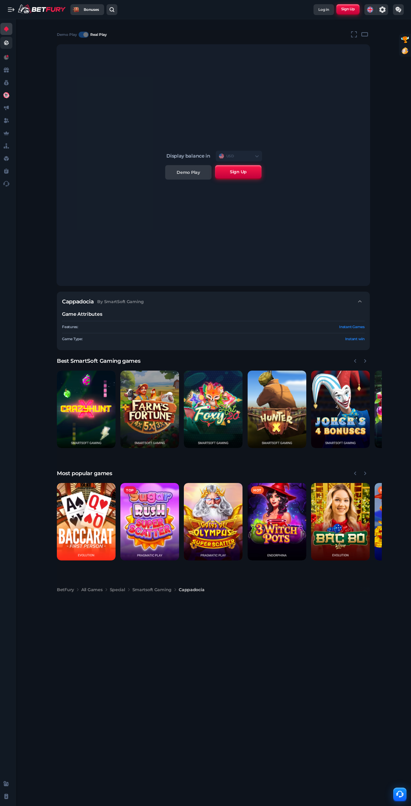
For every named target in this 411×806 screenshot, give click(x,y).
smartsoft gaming (152, 589)
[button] (86, 409)
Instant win (355, 339)
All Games (91, 589)
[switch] (84, 35)
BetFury (65, 589)
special (117, 589)
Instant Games (352, 327)
